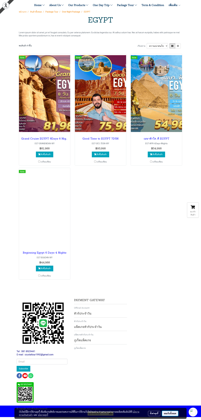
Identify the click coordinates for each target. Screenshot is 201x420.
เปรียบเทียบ (46, 162)
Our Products (77, 5)
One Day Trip (101, 5)
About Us (55, 5)
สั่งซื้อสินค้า (45, 154)
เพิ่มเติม (173, 5)
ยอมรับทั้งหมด (170, 413)
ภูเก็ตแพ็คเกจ (80, 348)
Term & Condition (153, 5)
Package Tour (126, 5)
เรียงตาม (142, 46)
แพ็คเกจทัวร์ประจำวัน (83, 334)
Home (38, 5)
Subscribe (23, 368)
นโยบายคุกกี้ (43, 415)
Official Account (81, 307)
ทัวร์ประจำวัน (80, 321)
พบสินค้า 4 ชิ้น (25, 45)
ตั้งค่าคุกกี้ (154, 413)
